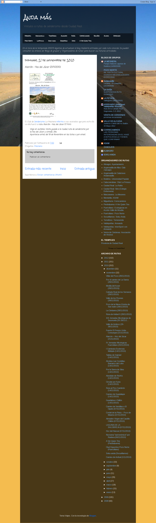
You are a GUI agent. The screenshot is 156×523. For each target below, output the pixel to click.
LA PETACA (109, 98)
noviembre (111, 273)
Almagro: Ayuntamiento (114, 164)
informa (60, 121)
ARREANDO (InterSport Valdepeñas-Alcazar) (114, 105)
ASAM (106, 143)
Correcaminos (84, 36)
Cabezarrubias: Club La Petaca (117, 182)
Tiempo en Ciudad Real (116, 248)
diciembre (110, 269)
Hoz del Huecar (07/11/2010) (118, 431)
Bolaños (96, 36)
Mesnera (28, 36)
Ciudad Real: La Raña (113, 186)
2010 (106, 265)
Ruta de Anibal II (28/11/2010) (119, 314)
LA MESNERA (110, 61)
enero (109, 492)
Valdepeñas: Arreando (113, 223)
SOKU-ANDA (110, 155)
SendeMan (63, 41)
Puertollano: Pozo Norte (114, 213)
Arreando (116, 36)
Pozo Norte (29, 41)
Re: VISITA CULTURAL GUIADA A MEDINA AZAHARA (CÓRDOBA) (116, 74)
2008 (106, 501)
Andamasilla (39, 36)
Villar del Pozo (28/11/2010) (118, 276)
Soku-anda (52, 41)
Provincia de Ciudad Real (112, 243)
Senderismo (39, 121)
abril (108, 481)
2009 (106, 497)
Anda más (38, 17)
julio (108, 469)
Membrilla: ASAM (111, 198)
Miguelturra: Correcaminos (115, 201)
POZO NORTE (110, 70)
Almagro (64, 36)
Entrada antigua (84, 169)
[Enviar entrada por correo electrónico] (60, 143)
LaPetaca (40, 41)
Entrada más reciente (38, 169)
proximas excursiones (113, 117)
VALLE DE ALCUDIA (113, 121)
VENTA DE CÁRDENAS (114, 115)
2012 (106, 258)
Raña (73, 36)
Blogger (92, 516)
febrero (109, 488)
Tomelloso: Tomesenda (114, 220)
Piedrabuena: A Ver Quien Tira (116, 204)
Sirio (73, 41)
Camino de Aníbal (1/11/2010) (118, 457)
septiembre (111, 466)
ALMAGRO (108, 151)
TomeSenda (52, 36)
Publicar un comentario (40, 157)
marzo (109, 485)
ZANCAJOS (109, 147)
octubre (109, 462)
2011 (106, 262)
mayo (109, 477)
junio (108, 473)
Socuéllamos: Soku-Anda (114, 217)
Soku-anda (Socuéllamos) (117, 453)
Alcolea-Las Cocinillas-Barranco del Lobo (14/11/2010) (115, 363)
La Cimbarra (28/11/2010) (117, 310)
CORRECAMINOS (112, 130)
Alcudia (106, 36)
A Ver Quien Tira (86, 41)
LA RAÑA (108, 90)
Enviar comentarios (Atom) (49, 175)
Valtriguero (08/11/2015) (113, 100)
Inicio (63, 169)
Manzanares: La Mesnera (114, 195)
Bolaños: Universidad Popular (116, 179)
